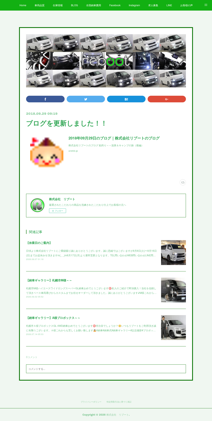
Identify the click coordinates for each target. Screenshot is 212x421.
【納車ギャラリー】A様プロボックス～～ (53, 318)
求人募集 (153, 5)
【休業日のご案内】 (39, 243)
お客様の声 (186, 5)
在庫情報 (58, 5)
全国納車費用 (93, 5)
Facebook (114, 5)
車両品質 (40, 5)
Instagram (134, 5)
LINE (169, 5)
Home (22, 5)
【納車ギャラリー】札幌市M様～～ (49, 280)
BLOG (74, 5)
